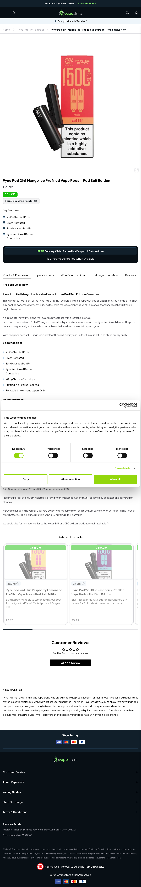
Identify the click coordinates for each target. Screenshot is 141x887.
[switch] (53, 455)
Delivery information (105, 275)
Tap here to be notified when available (70, 258)
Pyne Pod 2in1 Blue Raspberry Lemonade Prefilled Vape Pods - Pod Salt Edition (30, 549)
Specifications (44, 275)
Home (6, 29)
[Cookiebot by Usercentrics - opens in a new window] (122, 405)
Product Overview (15, 275)
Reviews (130, 275)
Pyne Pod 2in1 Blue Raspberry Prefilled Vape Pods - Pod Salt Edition (98, 549)
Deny (26, 479)
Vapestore (65, 874)
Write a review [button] (70, 663)
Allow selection (70, 479)
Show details (122, 468)
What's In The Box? (73, 275)
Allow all (115, 479)
